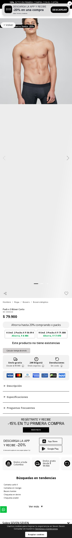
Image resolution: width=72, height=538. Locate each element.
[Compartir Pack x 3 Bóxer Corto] (5, 293)
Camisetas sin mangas (12, 488)
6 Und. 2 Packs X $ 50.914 (20, 334)
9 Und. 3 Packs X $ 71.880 (52, 334)
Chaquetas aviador (11, 498)
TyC (29, 450)
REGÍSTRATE (36, 430)
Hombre (7, 302)
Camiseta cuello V (11, 484)
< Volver (8, 25)
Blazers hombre (10, 491)
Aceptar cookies (36, 534)
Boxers (26, 302)
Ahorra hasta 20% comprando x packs (36, 325)
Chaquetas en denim (12, 494)
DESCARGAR (59, 9)
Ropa (16, 302)
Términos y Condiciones (46, 528)
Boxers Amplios (40, 302)
